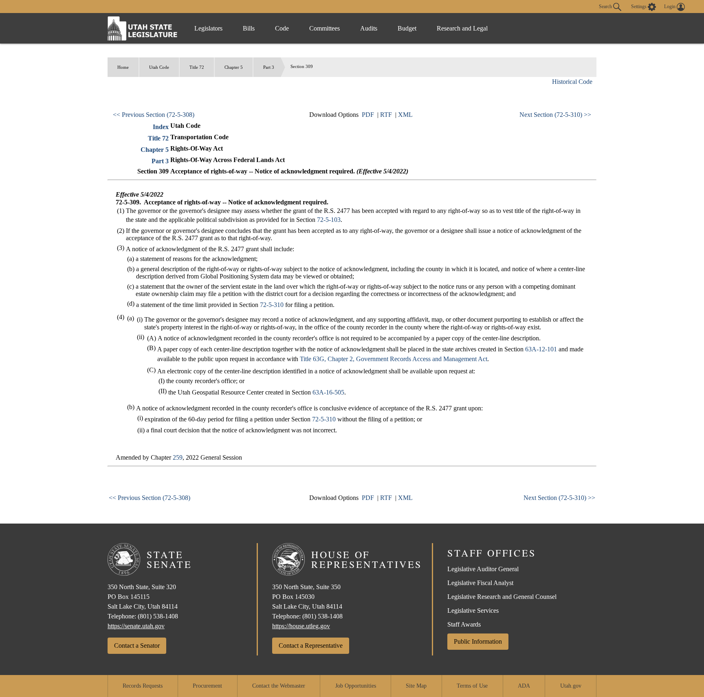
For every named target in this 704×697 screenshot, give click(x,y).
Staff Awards (464, 624)
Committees (324, 28)
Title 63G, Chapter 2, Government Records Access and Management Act (393, 358)
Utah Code (159, 67)
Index (161, 126)
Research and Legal (462, 28)
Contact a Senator (137, 645)
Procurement (207, 686)
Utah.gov (570, 686)
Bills (249, 28)
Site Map (416, 686)
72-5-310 (272, 304)
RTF (386, 114)
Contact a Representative (311, 645)
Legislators (208, 28)
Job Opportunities (355, 686)
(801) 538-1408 (158, 616)
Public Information (478, 641)
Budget (407, 28)
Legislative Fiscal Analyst (480, 582)
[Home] (143, 28)
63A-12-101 (541, 349)
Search (606, 6)
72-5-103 (329, 219)
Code (282, 28)
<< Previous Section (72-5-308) (153, 114)
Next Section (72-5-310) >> (555, 114)
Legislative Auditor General (483, 568)
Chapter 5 (233, 67)
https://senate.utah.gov (136, 625)
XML (405, 114)
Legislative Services (473, 610)
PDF (368, 114)
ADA (524, 686)
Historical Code (572, 81)
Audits (368, 28)
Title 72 (196, 67)
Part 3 (268, 67)
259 (178, 457)
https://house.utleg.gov (301, 625)
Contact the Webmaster (278, 686)
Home (123, 67)
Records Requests (143, 686)
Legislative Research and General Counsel (502, 596)
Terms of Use (472, 686)
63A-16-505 (328, 392)
